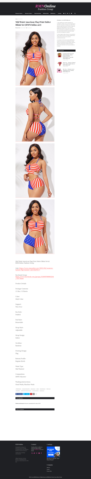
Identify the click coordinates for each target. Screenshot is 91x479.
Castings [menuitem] (59, 13)
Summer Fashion (35, 390)
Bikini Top (48, 388)
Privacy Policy (49, 471)
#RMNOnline (18, 388)
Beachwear (33, 388)
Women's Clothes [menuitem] (28, 13)
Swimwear (42, 390)
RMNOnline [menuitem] (53, 13)
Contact (48, 469)
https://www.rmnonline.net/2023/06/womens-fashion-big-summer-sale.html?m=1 (34, 269)
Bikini (38, 388)
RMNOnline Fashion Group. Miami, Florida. (54, 477)
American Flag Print (25, 388)
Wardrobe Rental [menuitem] (37, 13)
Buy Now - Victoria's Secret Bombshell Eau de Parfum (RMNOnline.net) (68, 70)
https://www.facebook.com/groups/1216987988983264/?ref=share (34, 277)
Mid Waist (18, 390)
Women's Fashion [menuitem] (18, 13)
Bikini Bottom (42, 388)
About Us (48, 467)
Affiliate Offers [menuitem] (46, 13)
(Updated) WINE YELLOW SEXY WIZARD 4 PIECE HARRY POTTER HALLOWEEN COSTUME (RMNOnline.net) (68, 56)
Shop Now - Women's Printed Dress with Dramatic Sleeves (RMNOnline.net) (69, 64)
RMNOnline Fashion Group (26, 390)
